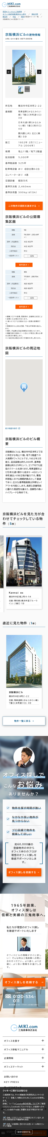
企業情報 (8, 1058)
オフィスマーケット (13, 1067)
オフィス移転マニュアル (16, 1049)
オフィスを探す (12, 1041)
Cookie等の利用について (27, 1104)
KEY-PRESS (11, 1082)
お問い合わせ (11, 1077)
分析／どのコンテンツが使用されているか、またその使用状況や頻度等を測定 (23, 1119)
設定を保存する (24, 1132)
